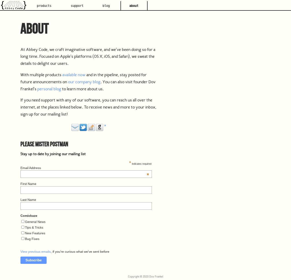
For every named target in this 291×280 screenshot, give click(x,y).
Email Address (84, 168)
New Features (35, 233)
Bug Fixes (32, 239)
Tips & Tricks (34, 227)
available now (73, 75)
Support (77, 5)
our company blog (84, 82)
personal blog (49, 89)
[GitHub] (99, 129)
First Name (28, 184)
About (133, 5)
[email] (75, 129)
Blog (106, 5)
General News (35, 222)
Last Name (28, 200)
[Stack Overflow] (91, 129)
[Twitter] (83, 129)
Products (44, 5)
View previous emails (35, 251)
